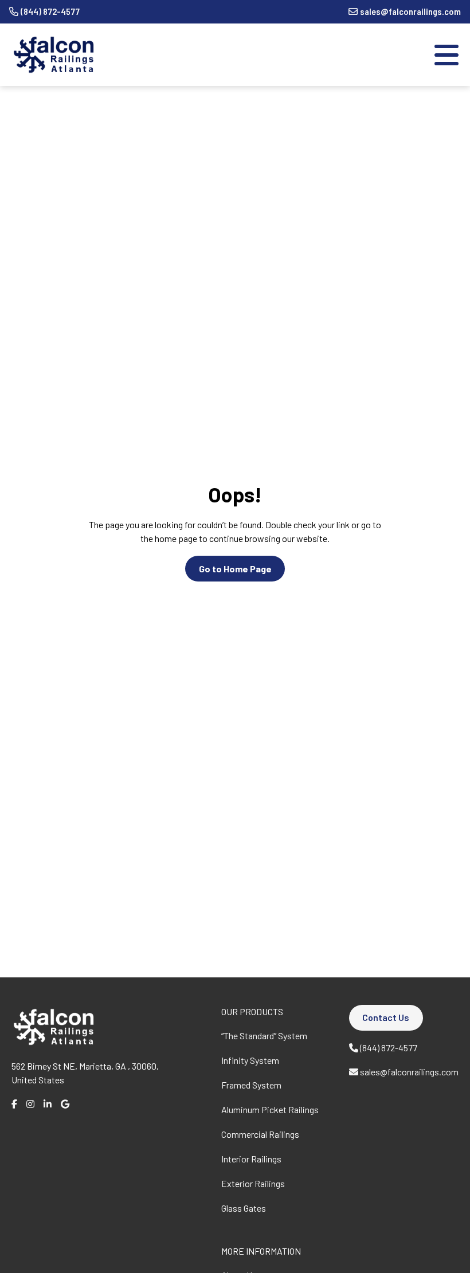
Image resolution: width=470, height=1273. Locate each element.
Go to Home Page (235, 568)
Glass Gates (243, 1208)
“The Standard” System (264, 1035)
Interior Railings (251, 1158)
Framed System (251, 1084)
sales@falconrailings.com (410, 11)
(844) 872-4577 (50, 11)
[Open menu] (446, 55)
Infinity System (250, 1060)
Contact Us (385, 1017)
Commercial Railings (260, 1134)
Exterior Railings (253, 1183)
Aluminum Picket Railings (270, 1109)
